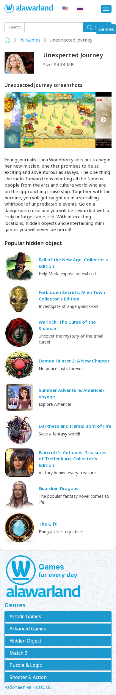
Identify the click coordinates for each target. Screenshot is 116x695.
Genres (107, 30)
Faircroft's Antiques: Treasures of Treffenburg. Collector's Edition (72, 458)
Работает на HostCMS (28, 687)
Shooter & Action (28, 677)
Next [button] (103, 120)
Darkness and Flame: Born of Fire (75, 426)
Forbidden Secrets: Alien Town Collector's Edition (72, 295)
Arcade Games (25, 616)
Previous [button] (12, 120)
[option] (58, 120)
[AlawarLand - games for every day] (58, 576)
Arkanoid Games (28, 628)
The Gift (48, 524)
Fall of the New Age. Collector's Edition (73, 263)
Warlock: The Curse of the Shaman (67, 325)
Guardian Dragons (59, 488)
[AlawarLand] (29, 9)
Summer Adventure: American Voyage (71, 393)
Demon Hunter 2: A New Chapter (74, 361)
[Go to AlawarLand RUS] (80, 9)
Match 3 (18, 653)
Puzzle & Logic (26, 665)
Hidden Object (25, 640)
